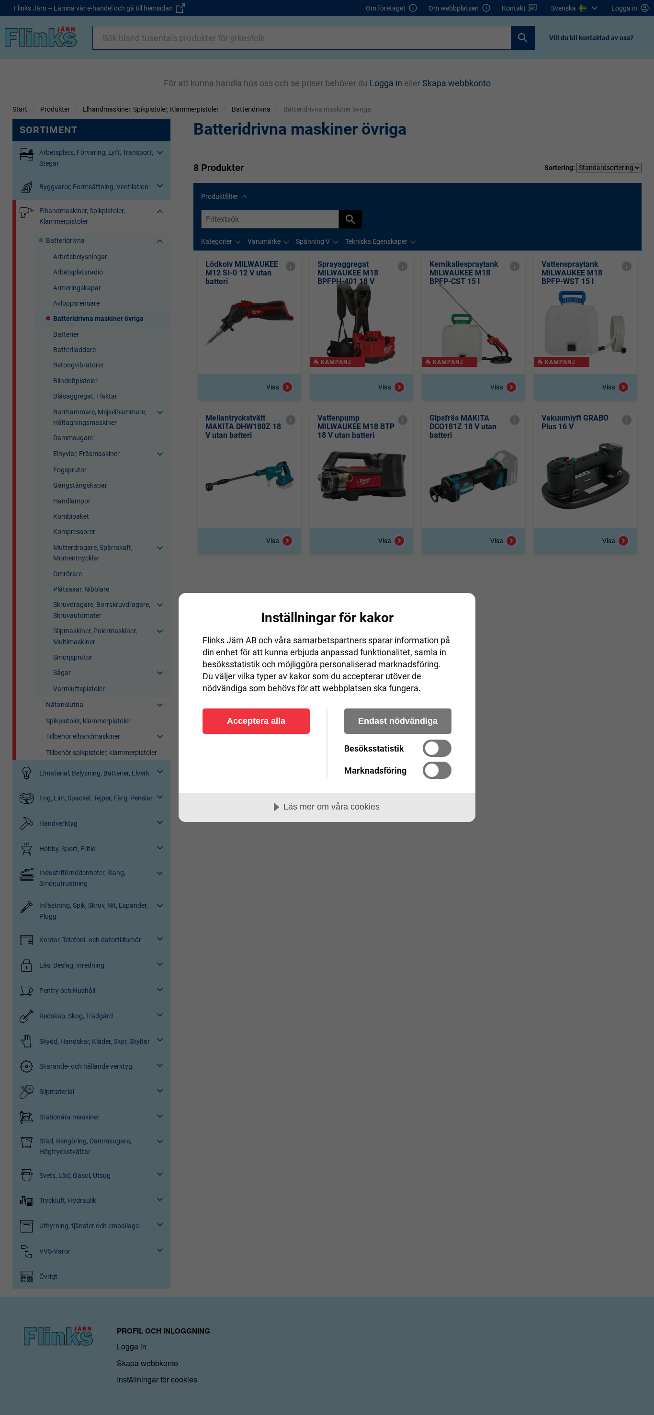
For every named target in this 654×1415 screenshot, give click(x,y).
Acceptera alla (256, 721)
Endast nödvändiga (398, 721)
